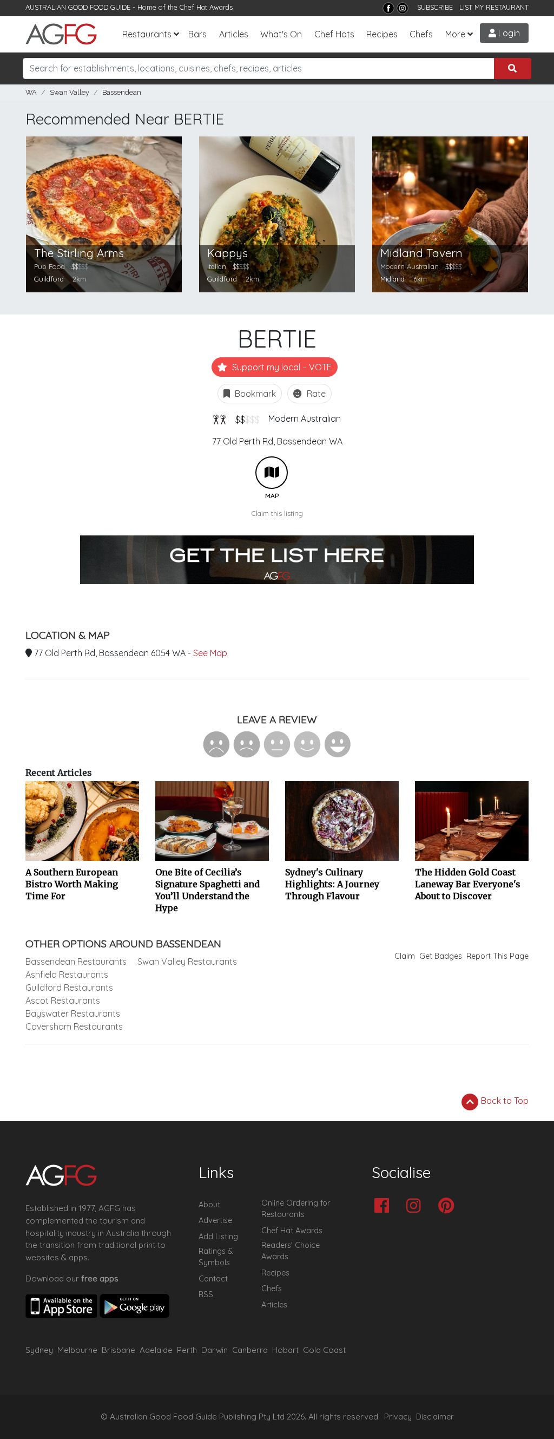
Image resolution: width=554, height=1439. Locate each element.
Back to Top (504, 1100)
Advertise (215, 1220)
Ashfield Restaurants (66, 974)
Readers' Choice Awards (290, 1251)
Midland (392, 278)
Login (508, 33)
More (455, 34)
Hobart (285, 1350)
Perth (187, 1350)
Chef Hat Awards (206, 7)
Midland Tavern (421, 253)
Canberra (250, 1350)
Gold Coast (324, 1350)
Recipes (382, 34)
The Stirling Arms (79, 253)
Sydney (39, 1350)
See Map (210, 652)
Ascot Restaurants (62, 1000)
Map (271, 472)
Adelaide (156, 1350)
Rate (315, 393)
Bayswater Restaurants (72, 1013)
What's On (281, 34)
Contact (213, 1279)
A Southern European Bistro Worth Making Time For (71, 884)
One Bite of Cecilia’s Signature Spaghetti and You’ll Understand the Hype (207, 890)
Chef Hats (334, 34)
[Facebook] (388, 8)
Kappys (227, 253)
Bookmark (254, 393)
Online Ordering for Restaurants (295, 1209)
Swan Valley (69, 92)
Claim (404, 956)
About (209, 1204)
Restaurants (147, 34)
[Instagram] (402, 8)
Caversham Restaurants (74, 1026)
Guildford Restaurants (69, 987)
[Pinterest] (449, 1206)
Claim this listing (277, 513)
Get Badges (440, 956)
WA (31, 92)
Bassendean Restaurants (76, 961)
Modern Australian (304, 418)
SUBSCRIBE (435, 7)
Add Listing (218, 1236)
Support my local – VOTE (281, 367)
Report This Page (497, 956)
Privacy (398, 1417)
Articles (233, 34)
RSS (206, 1294)
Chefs (421, 34)
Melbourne (77, 1350)
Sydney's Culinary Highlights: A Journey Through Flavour (332, 884)
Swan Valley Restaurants (187, 961)
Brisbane (118, 1350)
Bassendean (121, 92)
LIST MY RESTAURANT (494, 7)
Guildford (49, 278)
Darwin (214, 1350)
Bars (197, 34)
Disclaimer (435, 1417)
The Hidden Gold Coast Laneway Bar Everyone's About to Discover (467, 884)
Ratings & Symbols (216, 1257)
